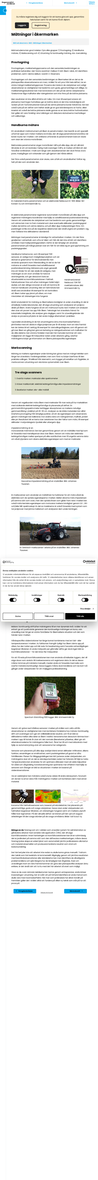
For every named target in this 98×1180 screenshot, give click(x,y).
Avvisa (18, 616)
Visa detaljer (85, 609)
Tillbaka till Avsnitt (47, 893)
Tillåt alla (80, 616)
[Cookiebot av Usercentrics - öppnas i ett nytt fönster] (84, 562)
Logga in (22, 25)
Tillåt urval (49, 616)
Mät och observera (20, 43)
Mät (30, 43)
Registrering (41, 25)
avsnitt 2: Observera (51, 74)
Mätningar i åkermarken (42, 43)
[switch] (37, 600)
